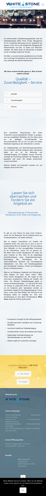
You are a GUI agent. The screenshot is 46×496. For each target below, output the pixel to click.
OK (23, 490)
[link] (23, 94)
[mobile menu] (43, 5)
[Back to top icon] (23, 477)
